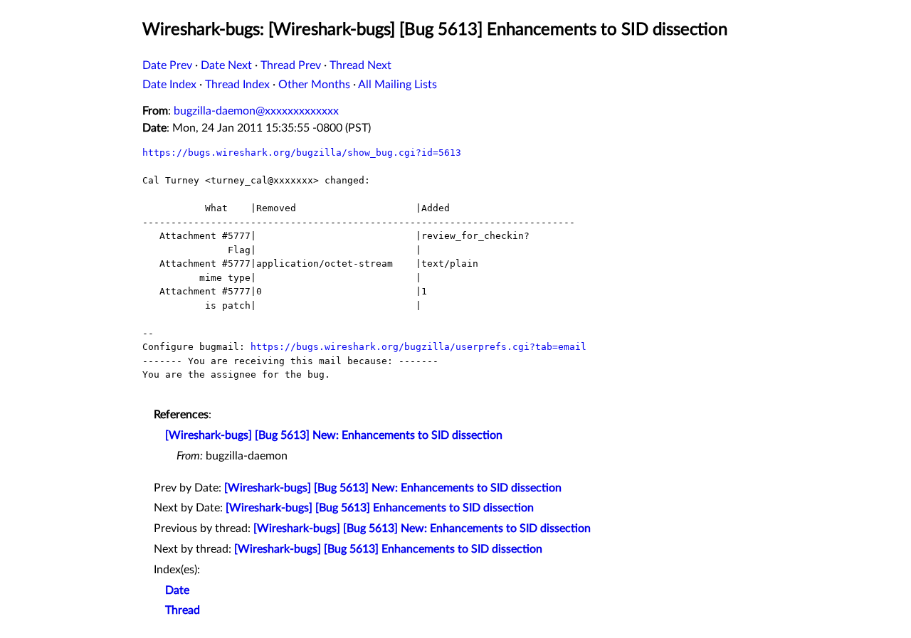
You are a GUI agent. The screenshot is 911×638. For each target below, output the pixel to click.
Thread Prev (290, 65)
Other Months (314, 84)
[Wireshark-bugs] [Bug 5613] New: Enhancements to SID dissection (333, 435)
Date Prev (167, 65)
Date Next (226, 65)
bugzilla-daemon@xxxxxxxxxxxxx (256, 111)
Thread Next (360, 65)
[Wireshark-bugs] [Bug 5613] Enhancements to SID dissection (380, 508)
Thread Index (237, 84)
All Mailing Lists (397, 84)
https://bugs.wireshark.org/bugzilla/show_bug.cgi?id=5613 (301, 152)
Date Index (169, 84)
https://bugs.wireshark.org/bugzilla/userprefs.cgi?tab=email (418, 346)
